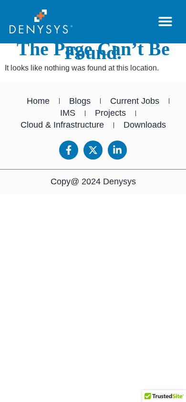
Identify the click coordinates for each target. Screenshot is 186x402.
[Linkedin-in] (117, 150)
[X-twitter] (93, 150)
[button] (166, 21)
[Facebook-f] (68, 150)
